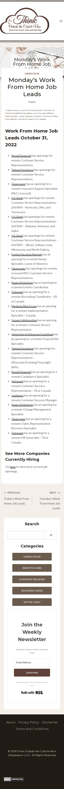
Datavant (17, 292)
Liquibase (17, 395)
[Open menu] (61, 21)
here (13, 466)
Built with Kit (32, 692)
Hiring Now (32, 73)
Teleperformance (22, 170)
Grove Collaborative (24, 320)
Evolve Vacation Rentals (26, 254)
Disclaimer (50, 722)
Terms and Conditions (32, 729)
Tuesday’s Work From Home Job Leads (49, 500)
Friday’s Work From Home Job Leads (16, 498)
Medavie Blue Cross (24, 306)
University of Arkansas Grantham (32, 334)
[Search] (51, 535)
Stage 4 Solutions (22, 282)
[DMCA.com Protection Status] (32, 779)
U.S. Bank (17, 198)
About (10, 722)
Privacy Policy (28, 722)
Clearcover (18, 184)
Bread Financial (21, 155)
